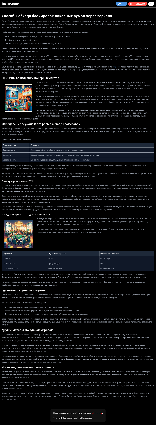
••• (151, 3)
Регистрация (137, 3)
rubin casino (96, 413)
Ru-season (10, 3)
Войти (122, 3)
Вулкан (116, 67)
